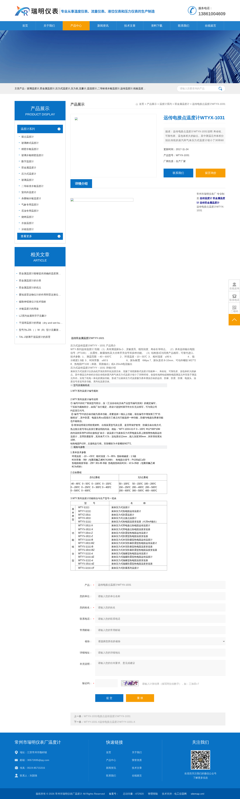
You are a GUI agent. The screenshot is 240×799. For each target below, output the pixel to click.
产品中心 (76, 25)
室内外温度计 (28, 192)
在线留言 (210, 25)
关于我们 (49, 25)
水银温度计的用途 (29, 308)
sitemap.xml (197, 793)
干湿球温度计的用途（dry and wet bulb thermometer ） (41, 322)
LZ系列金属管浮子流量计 (33, 315)
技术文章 (129, 25)
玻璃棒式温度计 (30, 142)
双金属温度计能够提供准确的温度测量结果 (41, 273)
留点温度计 (27, 136)
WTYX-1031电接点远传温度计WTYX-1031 (107, 716)
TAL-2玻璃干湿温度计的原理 (34, 336)
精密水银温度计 (30, 149)
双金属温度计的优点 (30, 287)
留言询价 (210, 172)
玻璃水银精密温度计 (32, 155)
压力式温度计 (28, 173)
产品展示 (152, 104)
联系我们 (183, 25)
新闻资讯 (103, 25)
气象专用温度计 (30, 204)
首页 (25, 25)
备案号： (114, 793)
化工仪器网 (180, 793)
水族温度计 (27, 223)
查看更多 (26, 236)
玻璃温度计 (27, 179)
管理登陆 (153, 793)
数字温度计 (27, 161)
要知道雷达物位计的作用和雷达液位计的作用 (41, 294)
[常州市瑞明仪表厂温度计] (85, 3)
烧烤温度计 (27, 216)
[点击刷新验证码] (130, 683)
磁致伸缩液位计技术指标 (32, 301)
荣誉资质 (137, 760)
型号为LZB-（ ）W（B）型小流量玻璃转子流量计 (41, 329)
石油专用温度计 (30, 210)
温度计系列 (28, 128)
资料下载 (156, 25)
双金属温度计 (28, 167)
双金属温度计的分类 (30, 280)
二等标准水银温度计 (32, 186)
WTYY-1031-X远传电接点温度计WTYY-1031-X (109, 721)
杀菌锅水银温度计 (31, 198)
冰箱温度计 (27, 229)
